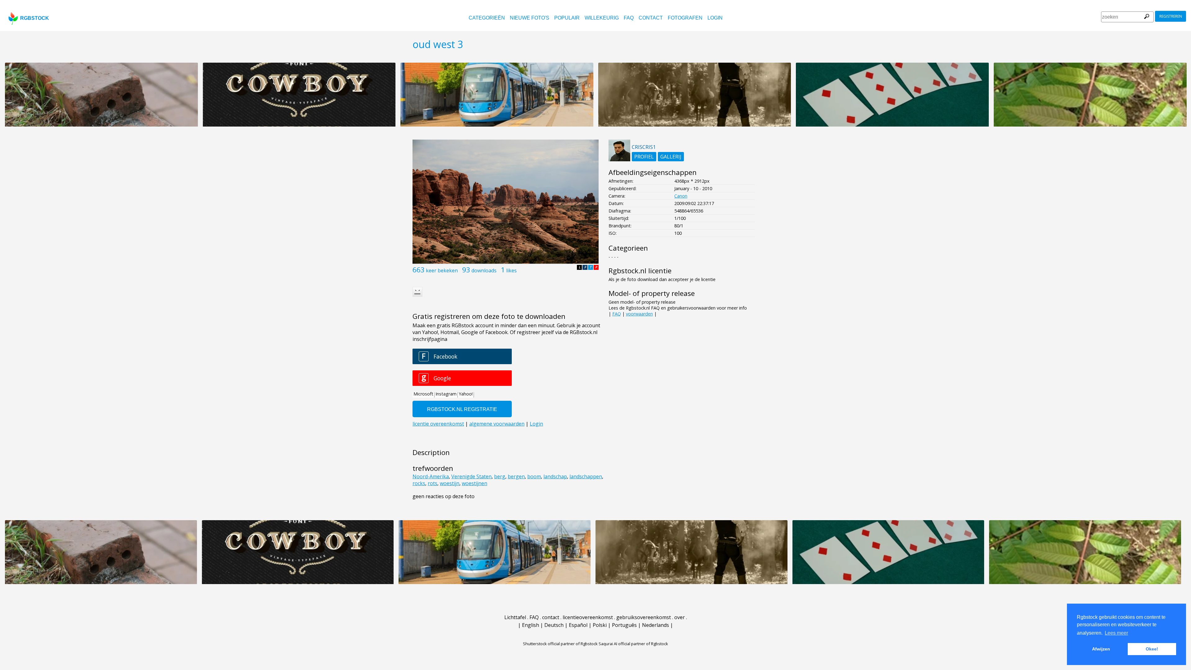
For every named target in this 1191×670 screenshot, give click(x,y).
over (679, 617)
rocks (419, 483)
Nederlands (655, 625)
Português (624, 625)
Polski (600, 625)
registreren (1170, 16)
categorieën (487, 17)
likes (511, 270)
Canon (680, 196)
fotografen (685, 17)
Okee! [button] (1152, 648)
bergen (516, 476)
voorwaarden (639, 314)
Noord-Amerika (431, 476)
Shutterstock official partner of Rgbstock (560, 643)
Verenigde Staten (471, 476)
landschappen (585, 476)
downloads (484, 270)
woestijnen (474, 483)
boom (534, 476)
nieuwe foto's (529, 17)
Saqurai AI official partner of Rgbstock (633, 643)
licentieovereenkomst (588, 617)
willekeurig (602, 17)
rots (432, 483)
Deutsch (554, 625)
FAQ (629, 17)
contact (651, 17)
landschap (555, 476)
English (530, 625)
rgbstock (34, 18)
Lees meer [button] (1116, 633)
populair (567, 17)
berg (499, 476)
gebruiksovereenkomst (643, 617)
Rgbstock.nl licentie (640, 270)
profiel (644, 156)
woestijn (449, 483)
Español (578, 625)
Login (715, 17)
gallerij (670, 156)
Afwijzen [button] (1101, 648)
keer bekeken (442, 270)
